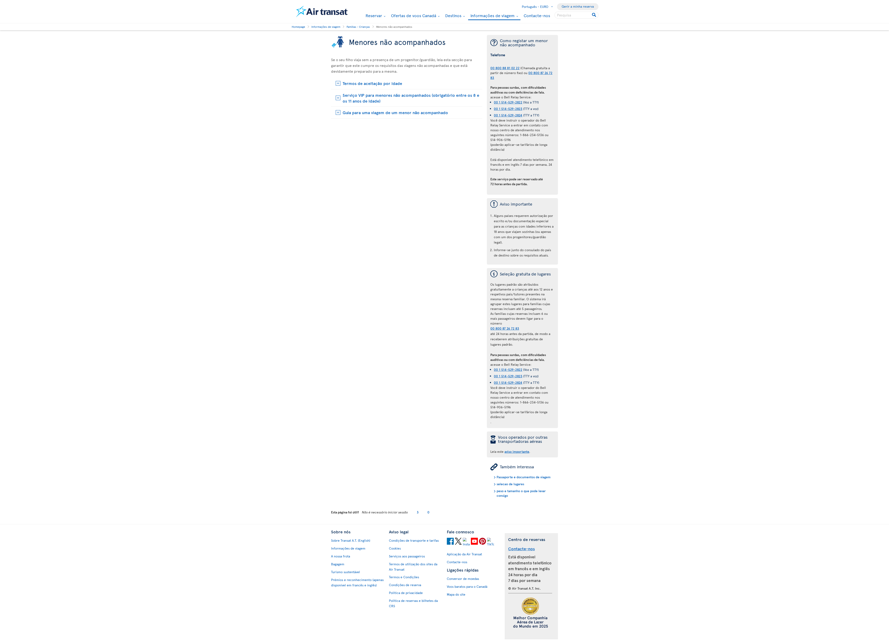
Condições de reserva (405, 585)
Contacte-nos (537, 15)
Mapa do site (456, 594)
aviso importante (516, 451)
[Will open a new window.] (450, 542)
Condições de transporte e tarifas (414, 540)
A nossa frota (340, 556)
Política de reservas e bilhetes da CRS (413, 603)
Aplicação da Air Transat (464, 554)
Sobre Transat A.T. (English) (350, 540)
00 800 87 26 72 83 (504, 328)
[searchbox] (576, 15)
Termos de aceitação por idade (372, 83)
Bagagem (337, 564)
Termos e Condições (404, 577)
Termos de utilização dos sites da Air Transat (413, 567)
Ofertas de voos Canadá (413, 15)
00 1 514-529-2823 (508, 108)
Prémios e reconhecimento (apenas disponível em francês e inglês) (357, 582)
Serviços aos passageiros (407, 556)
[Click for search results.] (594, 15)
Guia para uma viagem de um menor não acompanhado (395, 112)
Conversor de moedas (463, 578)
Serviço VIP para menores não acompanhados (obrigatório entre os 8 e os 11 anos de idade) (411, 98)
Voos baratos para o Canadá (467, 586)
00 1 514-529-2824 (508, 115)
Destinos (453, 15)
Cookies (395, 548)
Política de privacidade (406, 593)
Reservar (373, 15)
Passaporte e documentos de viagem (524, 477)
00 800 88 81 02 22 (505, 68)
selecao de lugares (510, 484)
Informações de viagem (492, 16)
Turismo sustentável (345, 572)
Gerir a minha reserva (578, 6)
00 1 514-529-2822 (508, 102)
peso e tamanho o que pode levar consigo (521, 493)
